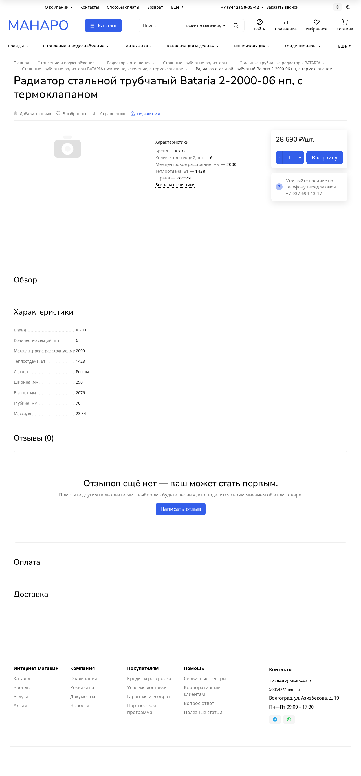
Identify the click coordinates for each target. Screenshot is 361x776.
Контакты (89, 7)
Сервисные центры (205, 678)
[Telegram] (275, 719)
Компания (82, 668)
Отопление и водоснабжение (73, 46)
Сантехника (136, 46)
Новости (79, 705)
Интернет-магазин (36, 668)
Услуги (21, 696)
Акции (20, 705)
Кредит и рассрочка (149, 678)
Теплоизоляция (249, 46)
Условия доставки (147, 687)
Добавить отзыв (35, 113)
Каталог (22, 678)
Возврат (155, 7)
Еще (175, 7)
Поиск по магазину (202, 25)
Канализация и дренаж (191, 46)
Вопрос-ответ (199, 703)
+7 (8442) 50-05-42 (240, 7)
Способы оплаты (123, 7)
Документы (82, 696)
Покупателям (143, 668)
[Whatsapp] (289, 719)
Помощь (194, 668)
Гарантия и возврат (148, 696)
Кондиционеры (300, 46)
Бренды (16, 46)
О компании (57, 7)
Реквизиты (82, 687)
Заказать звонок (282, 7)
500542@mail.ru (284, 689)
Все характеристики (175, 184)
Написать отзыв (180, 508)
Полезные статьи (203, 712)
